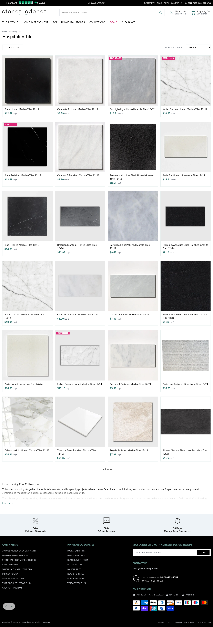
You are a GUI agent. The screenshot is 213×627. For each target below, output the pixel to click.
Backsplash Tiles (76, 550)
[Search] (161, 12)
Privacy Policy (10, 573)
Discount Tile (74, 564)
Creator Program (12, 587)
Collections (97, 22)
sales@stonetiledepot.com (145, 568)
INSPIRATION (149, 3)
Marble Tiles (74, 569)
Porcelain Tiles (75, 578)
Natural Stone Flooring (15, 555)
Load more (106, 469)
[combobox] (111, 12)
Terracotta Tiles (76, 583)
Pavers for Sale (75, 573)
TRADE (167, 3)
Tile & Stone (10, 22)
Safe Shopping (10, 564)
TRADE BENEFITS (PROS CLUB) (16, 583)
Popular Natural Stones (69, 22)
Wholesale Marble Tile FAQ (17, 569)
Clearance (128, 22)
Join (203, 552)
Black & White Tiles (77, 560)
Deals (113, 22)
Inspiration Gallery (13, 578)
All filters (15, 47)
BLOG (159, 3)
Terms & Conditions (184, 622)
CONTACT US (176, 3)
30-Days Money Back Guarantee (19, 550)
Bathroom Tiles (76, 555)
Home (4, 31)
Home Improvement (35, 22)
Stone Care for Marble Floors (19, 560)
